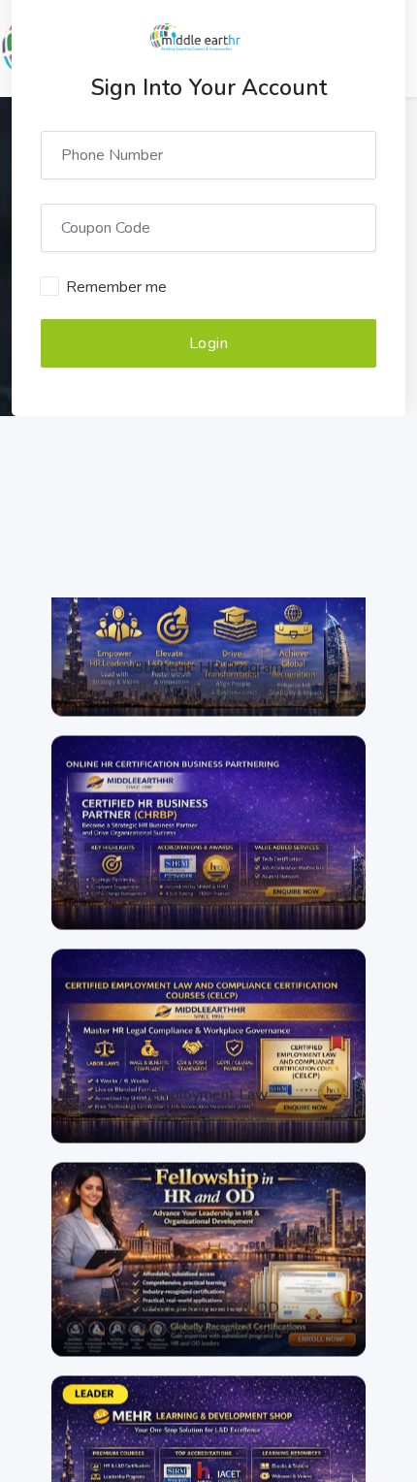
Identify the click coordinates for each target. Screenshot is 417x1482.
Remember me (116, 287)
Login (209, 343)
